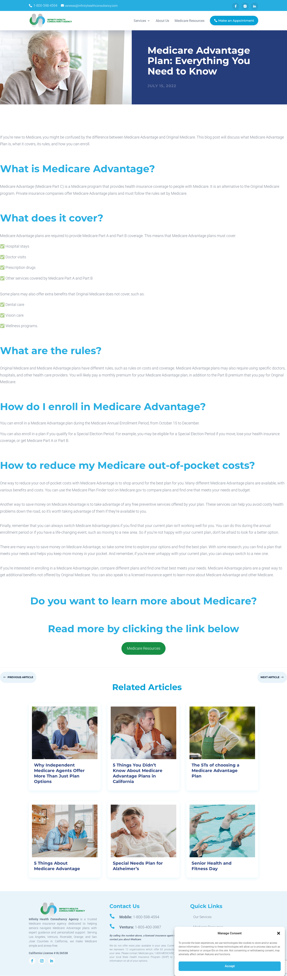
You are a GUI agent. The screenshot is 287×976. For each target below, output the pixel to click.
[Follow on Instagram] (41, 960)
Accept (230, 966)
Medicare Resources (143, 648)
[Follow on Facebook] (32, 960)
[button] (278, 933)
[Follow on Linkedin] (51, 960)
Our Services (202, 917)
